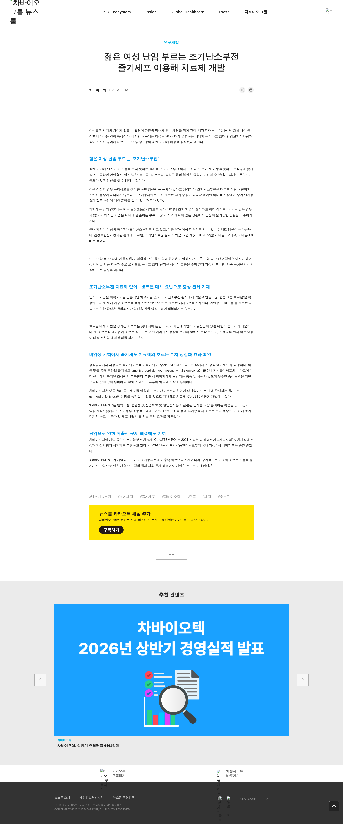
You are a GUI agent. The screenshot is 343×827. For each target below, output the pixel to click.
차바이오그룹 (256, 12)
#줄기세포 (147, 497)
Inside (151, 12)
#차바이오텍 (171, 497)
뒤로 (171, 554)
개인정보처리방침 (91, 797)
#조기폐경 (125, 497)
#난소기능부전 (100, 497)
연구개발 (171, 42)
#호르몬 (224, 497)
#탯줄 (191, 497)
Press (224, 12)
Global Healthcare (188, 12)
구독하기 (111, 530)
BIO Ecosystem (117, 12)
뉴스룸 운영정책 (124, 797)
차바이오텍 (97, 90)
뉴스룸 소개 (62, 797)
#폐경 (207, 497)
